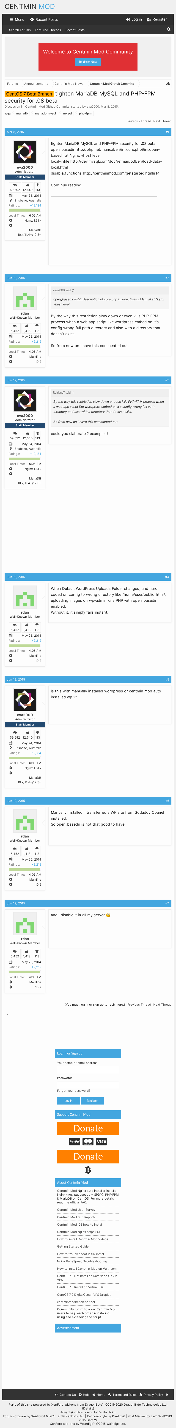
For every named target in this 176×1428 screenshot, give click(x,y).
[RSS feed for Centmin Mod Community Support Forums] (167, 1395)
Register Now (88, 62)
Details (88, 1408)
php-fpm (85, 113)
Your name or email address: (77, 1063)
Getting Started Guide (73, 1246)
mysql (67, 113)
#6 (167, 801)
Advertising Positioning (76, 1412)
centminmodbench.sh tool (76, 1302)
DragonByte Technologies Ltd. (146, 1404)
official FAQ (78, 1202)
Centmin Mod (67, 1191)
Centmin (30, 6)
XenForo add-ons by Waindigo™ (72, 1423)
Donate (88, 1128)
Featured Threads (48, 30)
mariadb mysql (45, 113)
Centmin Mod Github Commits (47, 106)
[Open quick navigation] (168, 83)
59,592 (15, 190)
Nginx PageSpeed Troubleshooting (82, 1261)
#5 (167, 679)
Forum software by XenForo (43, 1416)
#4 (167, 577)
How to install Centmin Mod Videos (82, 1239)
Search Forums (20, 30)
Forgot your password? (73, 1091)
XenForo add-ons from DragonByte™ (77, 1404)
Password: (64, 1078)
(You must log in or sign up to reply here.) (95, 1004)
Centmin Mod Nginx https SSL (79, 1232)
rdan (25, 313)
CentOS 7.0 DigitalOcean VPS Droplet (84, 1294)
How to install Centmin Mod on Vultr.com (87, 1268)
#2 (167, 278)
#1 (167, 132)
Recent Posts (75, 30)
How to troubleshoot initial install (80, 1254)
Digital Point (107, 1412)
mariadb (22, 113)
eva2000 (93, 106)
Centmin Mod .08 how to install (79, 1224)
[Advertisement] (85, 227)
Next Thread (162, 121)
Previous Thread (139, 121)
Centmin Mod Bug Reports (76, 1217)
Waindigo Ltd (116, 1423)
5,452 (15, 331)
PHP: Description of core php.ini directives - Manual (112, 299)
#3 (167, 380)
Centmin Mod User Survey (76, 1210)
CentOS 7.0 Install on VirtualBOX (80, 1287)
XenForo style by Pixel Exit (106, 1416)
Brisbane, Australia (27, 200)
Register (92, 1101)
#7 (167, 903)
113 (37, 190)
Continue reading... (67, 185)
